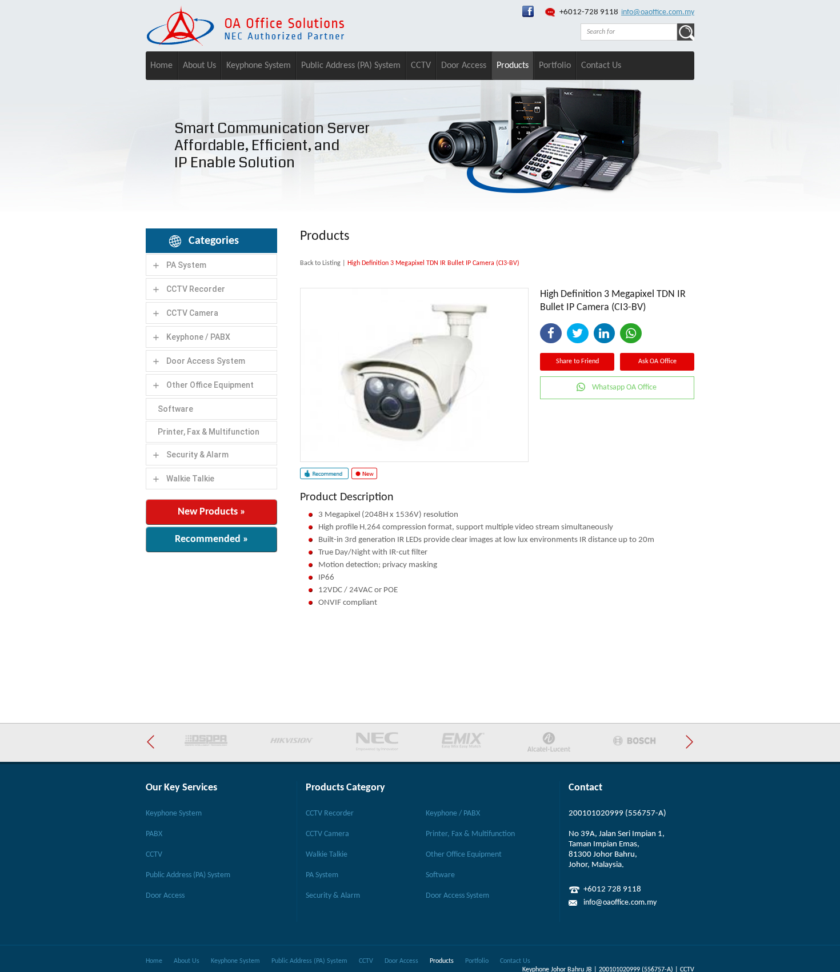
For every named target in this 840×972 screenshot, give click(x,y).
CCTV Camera (192, 313)
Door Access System (205, 360)
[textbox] (629, 32)
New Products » (212, 512)
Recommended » (212, 539)
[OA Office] (245, 43)
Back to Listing (320, 263)
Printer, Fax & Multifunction (208, 431)
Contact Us (601, 65)
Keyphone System (258, 65)
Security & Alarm (197, 454)
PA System (186, 265)
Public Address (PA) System (351, 65)
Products (513, 65)
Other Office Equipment (210, 384)
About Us (199, 65)
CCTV (421, 65)
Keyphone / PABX (198, 337)
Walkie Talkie (190, 478)
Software (175, 408)
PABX (154, 834)
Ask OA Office (657, 361)
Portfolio (555, 65)
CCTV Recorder (195, 289)
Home (161, 65)
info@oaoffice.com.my (657, 12)
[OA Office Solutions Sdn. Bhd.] (528, 15)
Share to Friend (577, 361)
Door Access (463, 65)
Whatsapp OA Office (624, 387)
